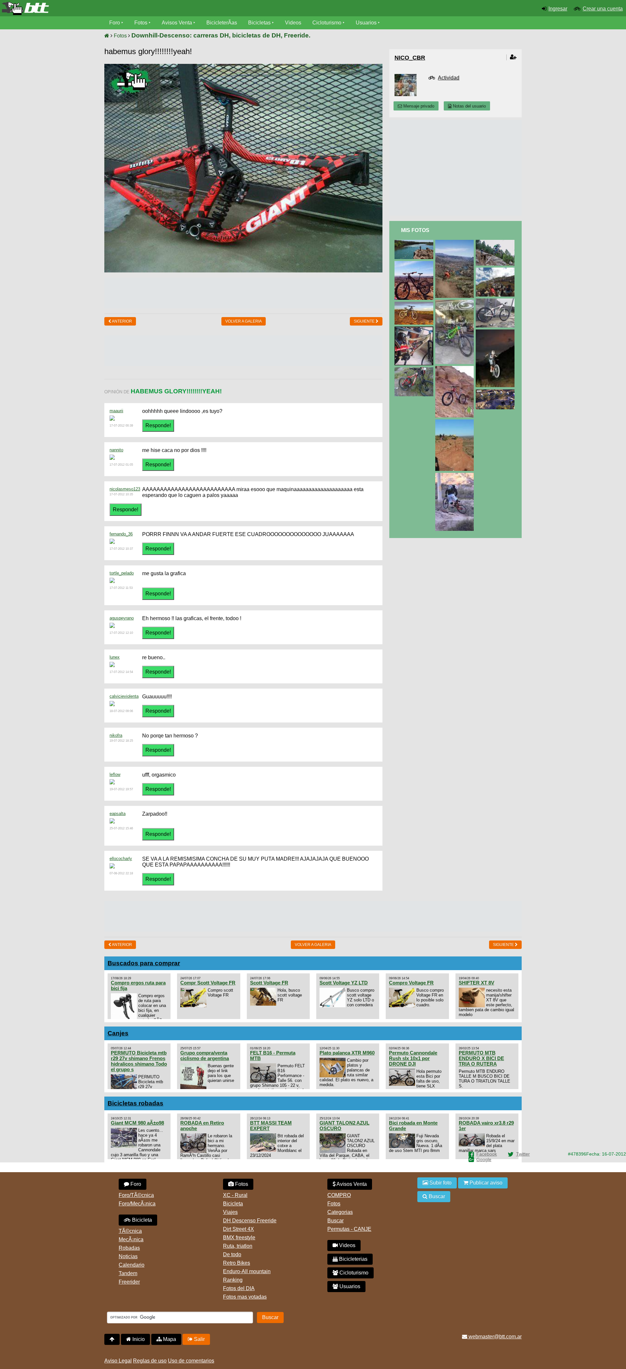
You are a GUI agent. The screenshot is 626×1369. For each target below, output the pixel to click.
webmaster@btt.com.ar (494, 1336)
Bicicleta (141, 1220)
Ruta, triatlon (237, 1246)
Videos (293, 22)
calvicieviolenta (124, 696)
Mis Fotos (415, 230)
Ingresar (557, 8)
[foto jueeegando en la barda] (455, 422)
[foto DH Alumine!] (455, 242)
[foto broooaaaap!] (496, 392)
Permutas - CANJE (349, 1229)
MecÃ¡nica (131, 1239)
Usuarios (366, 22)
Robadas (129, 1248)
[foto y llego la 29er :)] (496, 301)
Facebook (486, 1154)
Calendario (131, 1265)
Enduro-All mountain (247, 1271)
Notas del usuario (469, 106)
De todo (232, 1254)
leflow (115, 774)
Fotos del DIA (239, 1288)
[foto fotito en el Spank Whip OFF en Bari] (496, 270)
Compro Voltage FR (411, 982)
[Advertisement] (243, 292)
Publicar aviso (485, 1183)
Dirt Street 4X (238, 1229)
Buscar (335, 1220)
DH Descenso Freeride (249, 1220)
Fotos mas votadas (245, 1297)
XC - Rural (235, 1195)
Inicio (138, 1339)
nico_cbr (410, 57)
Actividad (448, 77)
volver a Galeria (243, 321)
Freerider (129, 1282)
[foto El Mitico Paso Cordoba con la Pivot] (415, 264)
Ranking (233, 1280)
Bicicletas (260, 22)
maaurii (116, 410)
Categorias (340, 1212)
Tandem (128, 1273)
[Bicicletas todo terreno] (104, 8)
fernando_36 (121, 534)
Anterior (121, 321)
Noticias (128, 1256)
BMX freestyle (239, 1237)
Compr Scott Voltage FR (207, 982)
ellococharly (121, 858)
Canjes (118, 1033)
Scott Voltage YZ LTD (344, 982)
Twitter (523, 1154)
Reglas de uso (150, 1360)
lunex (115, 657)
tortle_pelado (122, 573)
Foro (114, 22)
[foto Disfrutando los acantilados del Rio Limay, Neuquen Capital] (415, 242)
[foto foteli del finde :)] (496, 332)
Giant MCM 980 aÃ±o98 (137, 1123)
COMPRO (339, 1195)
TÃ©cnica (130, 1231)
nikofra (116, 735)
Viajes (230, 1212)
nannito (116, 449)
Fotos (140, 22)
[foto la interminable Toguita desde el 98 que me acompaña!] (455, 368)
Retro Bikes (236, 1263)
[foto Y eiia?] (455, 302)
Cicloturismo (326, 22)
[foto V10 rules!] (496, 242)
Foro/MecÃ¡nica (137, 1203)
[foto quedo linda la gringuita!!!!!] (415, 304)
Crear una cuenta (603, 8)
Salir (199, 1339)
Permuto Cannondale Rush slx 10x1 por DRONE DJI (413, 1058)
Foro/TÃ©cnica (136, 1195)
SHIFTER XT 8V (476, 982)
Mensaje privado (418, 106)
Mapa (169, 1339)
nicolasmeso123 (125, 489)
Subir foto (440, 1183)
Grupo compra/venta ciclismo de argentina (204, 1055)
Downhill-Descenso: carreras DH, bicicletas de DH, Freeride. (220, 35)
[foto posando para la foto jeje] (415, 370)
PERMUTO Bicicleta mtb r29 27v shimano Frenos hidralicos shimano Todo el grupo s (139, 1061)
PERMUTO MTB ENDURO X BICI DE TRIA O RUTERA (481, 1058)
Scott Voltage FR (269, 982)
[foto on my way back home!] (455, 475)
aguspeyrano (122, 618)
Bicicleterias (352, 1259)
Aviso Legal (118, 1360)
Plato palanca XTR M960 (347, 1053)
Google (483, 1159)
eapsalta (118, 813)
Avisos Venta (177, 22)
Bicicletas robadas (135, 1103)
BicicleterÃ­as (221, 22)
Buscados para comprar (144, 963)
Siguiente (365, 321)
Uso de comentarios (191, 1360)
